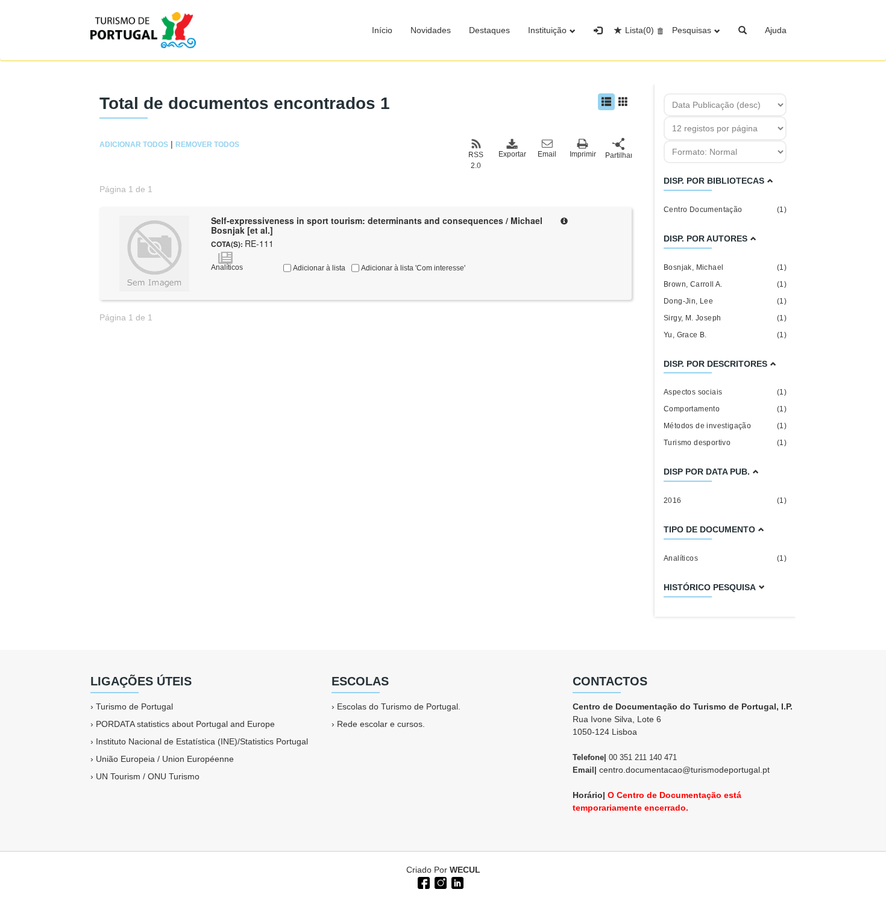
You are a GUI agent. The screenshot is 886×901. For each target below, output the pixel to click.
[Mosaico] (623, 101)
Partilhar (618, 155)
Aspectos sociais (725, 392)
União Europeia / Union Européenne (165, 759)
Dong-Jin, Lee (725, 301)
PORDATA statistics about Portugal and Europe (185, 724)
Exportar (511, 154)
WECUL (465, 869)
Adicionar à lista (318, 268)
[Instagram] (439, 882)
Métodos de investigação (725, 426)
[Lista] (606, 101)
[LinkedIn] (456, 882)
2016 (725, 500)
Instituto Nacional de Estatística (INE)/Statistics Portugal (202, 741)
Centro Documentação (725, 209)
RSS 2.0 (475, 160)
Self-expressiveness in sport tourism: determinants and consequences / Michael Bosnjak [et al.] (376, 225)
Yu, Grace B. (725, 335)
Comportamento (725, 409)
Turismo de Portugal (134, 706)
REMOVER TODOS (207, 144)
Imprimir (583, 154)
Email (547, 154)
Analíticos (725, 558)
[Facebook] (422, 882)
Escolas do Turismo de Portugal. (398, 706)
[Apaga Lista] (658, 30)
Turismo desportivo (725, 442)
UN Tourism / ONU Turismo (148, 776)
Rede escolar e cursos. (381, 724)
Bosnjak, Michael (725, 267)
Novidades (430, 30)
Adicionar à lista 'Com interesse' (412, 268)
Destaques (489, 30)
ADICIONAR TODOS (133, 144)
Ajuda (776, 30)
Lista (639, 30)
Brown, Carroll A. (725, 284)
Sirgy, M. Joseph (725, 318)
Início (382, 30)
